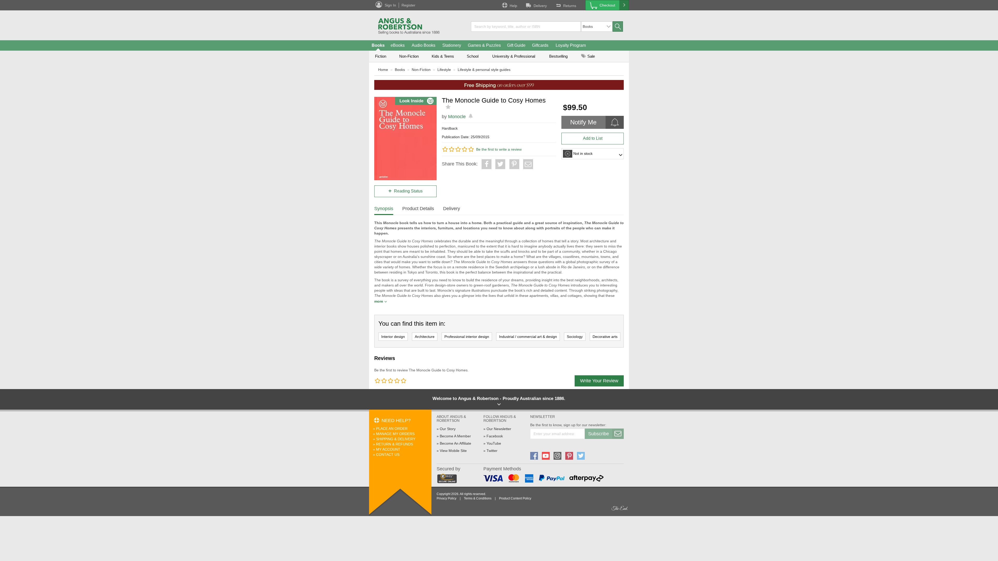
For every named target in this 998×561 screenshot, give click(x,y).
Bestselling (558, 56)
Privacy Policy (446, 498)
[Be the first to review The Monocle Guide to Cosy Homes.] (448, 107)
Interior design (393, 337)
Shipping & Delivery (395, 439)
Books (378, 45)
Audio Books (423, 45)
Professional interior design (466, 337)
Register (408, 5)
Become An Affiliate (455, 443)
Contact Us (387, 454)
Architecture (425, 337)
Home (383, 70)
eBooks (398, 45)
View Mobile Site (453, 451)
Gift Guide (516, 45)
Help (513, 6)
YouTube (494, 443)
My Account (388, 449)
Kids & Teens (443, 56)
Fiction (380, 56)
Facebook (495, 436)
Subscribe (598, 433)
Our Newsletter (499, 429)
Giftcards (540, 45)
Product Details (418, 208)
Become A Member (455, 436)
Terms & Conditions (477, 498)
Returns (569, 6)
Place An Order (392, 428)
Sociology (575, 337)
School (472, 56)
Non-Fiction (409, 56)
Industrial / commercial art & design (528, 337)
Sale (590, 56)
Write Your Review (599, 380)
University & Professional (513, 56)
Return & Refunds (394, 444)
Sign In (390, 5)
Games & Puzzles (484, 45)
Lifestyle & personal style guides (484, 70)
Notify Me (583, 122)
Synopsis (383, 208)
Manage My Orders (395, 434)
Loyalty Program (571, 45)
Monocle (457, 116)
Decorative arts (605, 337)
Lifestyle (444, 70)
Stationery (451, 45)
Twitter (492, 451)
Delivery (540, 6)
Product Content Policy (515, 498)
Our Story (448, 429)
